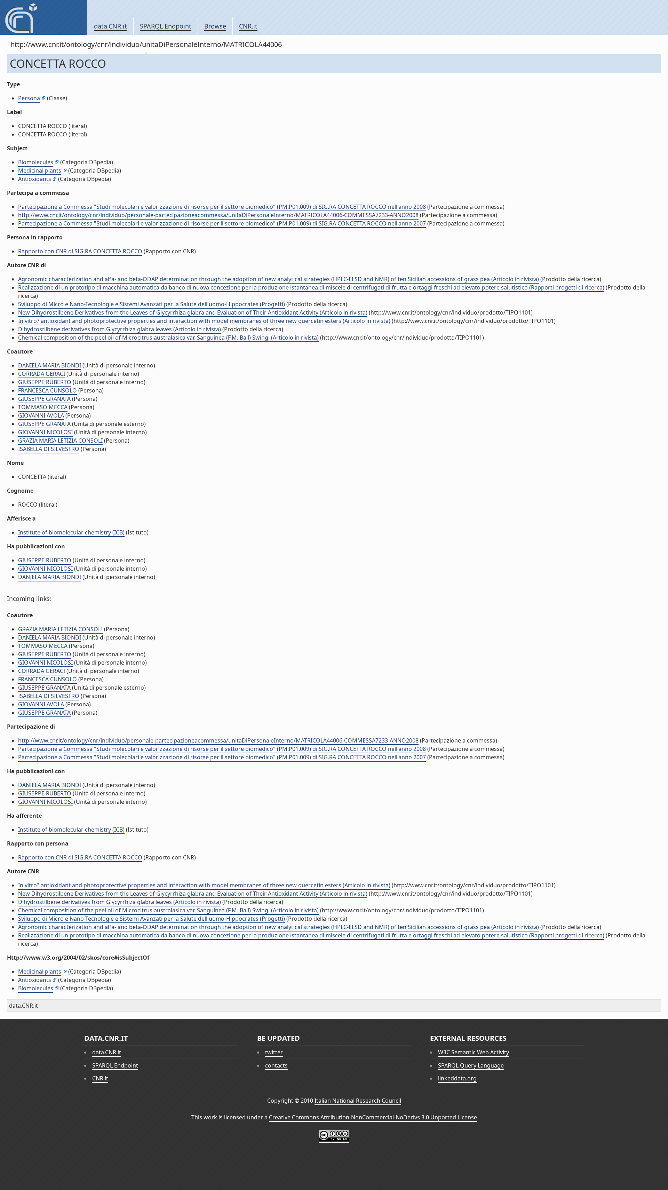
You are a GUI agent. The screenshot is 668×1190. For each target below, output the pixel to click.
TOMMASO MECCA (42, 407)
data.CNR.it (110, 26)
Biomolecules (35, 162)
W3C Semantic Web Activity (473, 1052)
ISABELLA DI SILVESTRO (48, 449)
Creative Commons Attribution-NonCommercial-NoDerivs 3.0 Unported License (373, 1117)
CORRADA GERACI (41, 374)
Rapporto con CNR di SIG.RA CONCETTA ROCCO (80, 251)
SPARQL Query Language (471, 1065)
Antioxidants (34, 179)
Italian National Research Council (358, 1100)
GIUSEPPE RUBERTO (44, 382)
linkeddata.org (457, 1078)
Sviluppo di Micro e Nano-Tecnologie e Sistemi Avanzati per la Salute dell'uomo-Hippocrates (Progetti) (151, 304)
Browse (215, 26)
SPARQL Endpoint (165, 26)
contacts (276, 1065)
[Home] (43, 17)
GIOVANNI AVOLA (41, 415)
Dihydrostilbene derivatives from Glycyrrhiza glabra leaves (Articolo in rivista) (119, 329)
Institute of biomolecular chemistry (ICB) (71, 532)
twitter (274, 1052)
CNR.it (248, 26)
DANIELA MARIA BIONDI (49, 365)
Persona (29, 98)
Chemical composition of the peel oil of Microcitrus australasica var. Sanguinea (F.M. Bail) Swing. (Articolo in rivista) (168, 337)
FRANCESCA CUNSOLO (47, 390)
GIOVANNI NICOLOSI (45, 432)
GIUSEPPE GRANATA (44, 399)
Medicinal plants (39, 170)
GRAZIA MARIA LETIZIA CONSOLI (60, 440)
